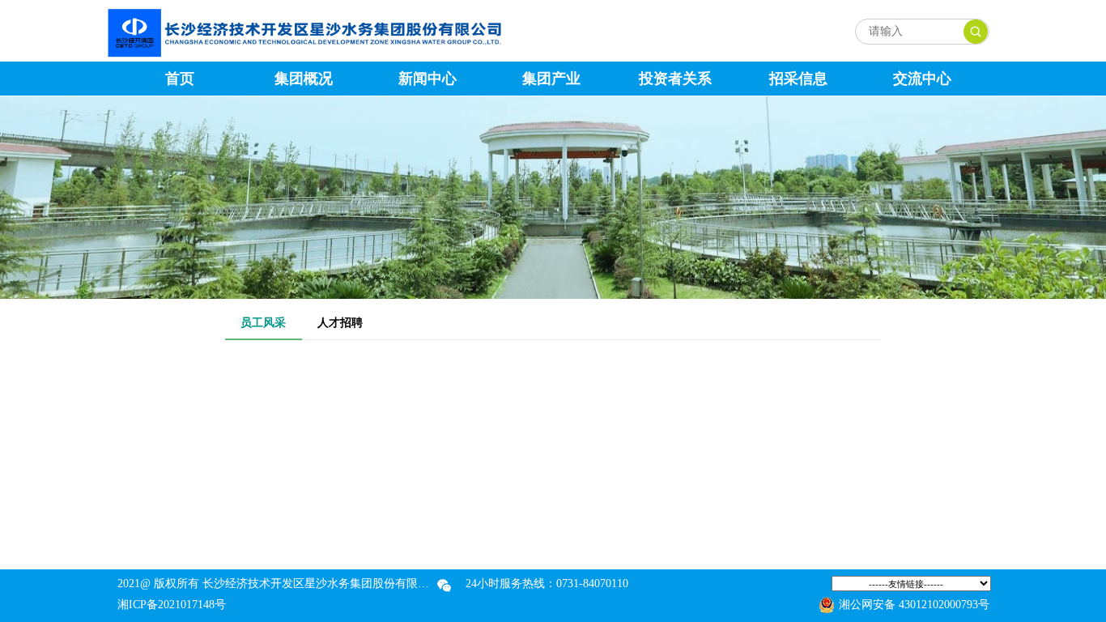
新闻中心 (427, 78)
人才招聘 (340, 323)
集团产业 (551, 78)
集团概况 (303, 78)
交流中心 (922, 78)
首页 (179, 78)
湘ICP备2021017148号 (171, 605)
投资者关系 (675, 78)
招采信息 (798, 78)
